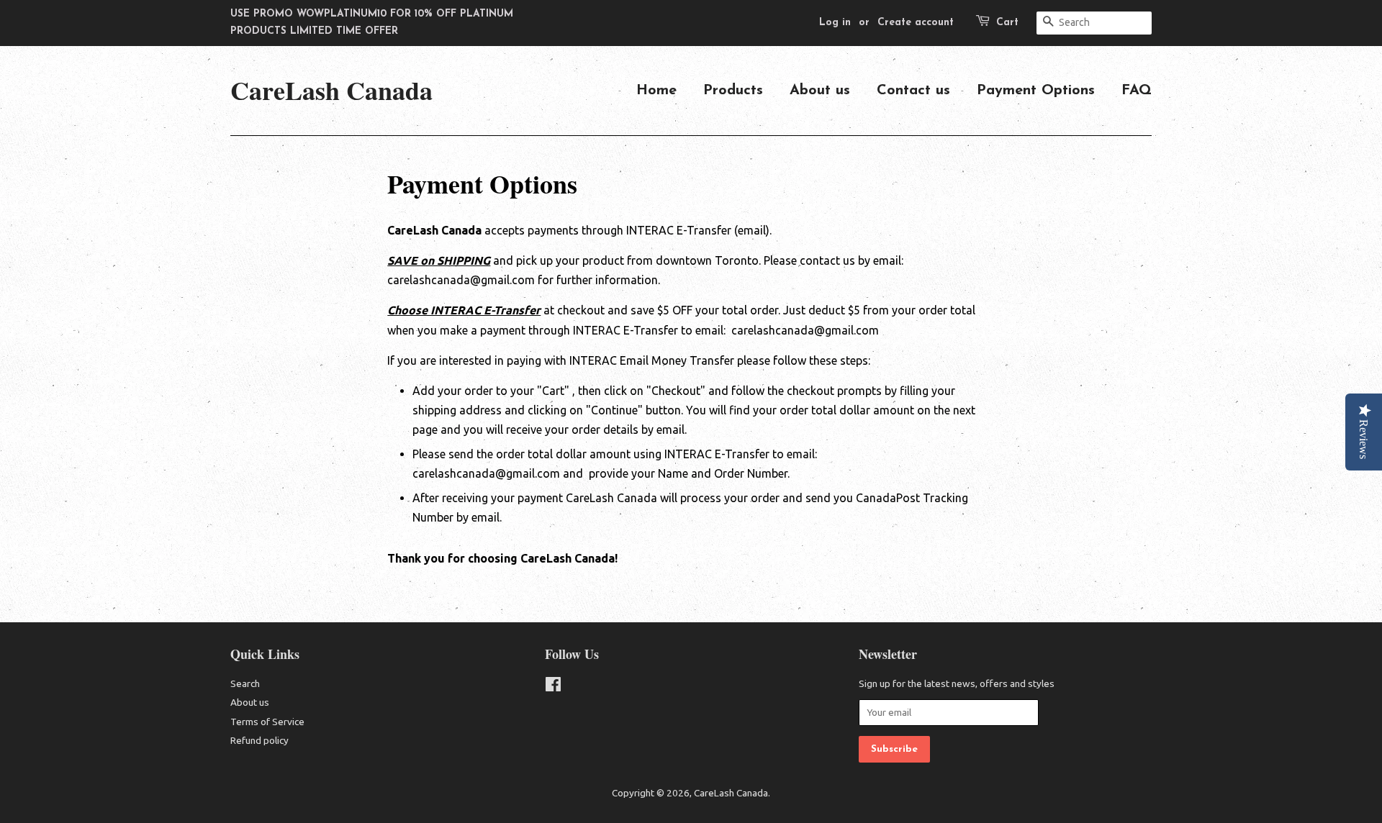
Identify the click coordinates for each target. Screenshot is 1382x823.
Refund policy (259, 740)
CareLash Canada (331, 90)
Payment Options (1036, 90)
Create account (915, 22)
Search (245, 683)
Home (656, 90)
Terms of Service (267, 721)
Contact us (913, 90)
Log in (835, 22)
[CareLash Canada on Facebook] (553, 687)
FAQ (1136, 90)
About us (820, 90)
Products (733, 90)
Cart (1007, 22)
